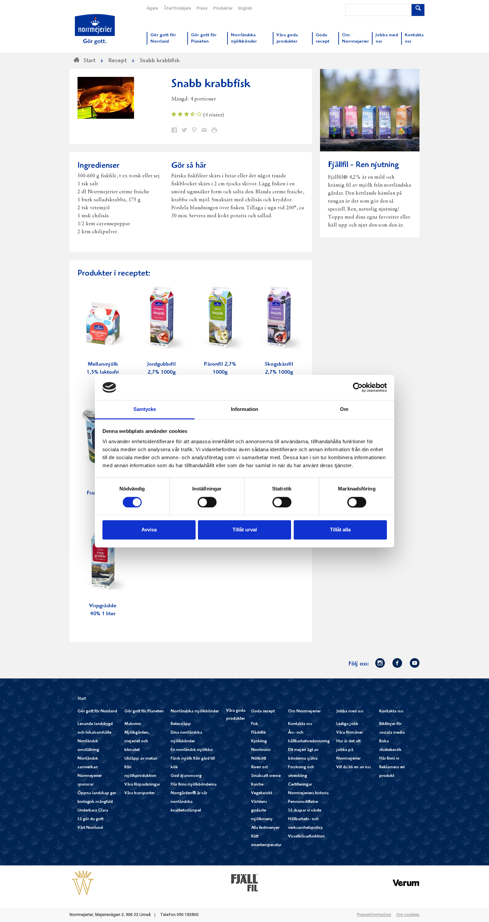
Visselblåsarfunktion (306, 836)
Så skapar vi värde (304, 811)
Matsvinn (132, 724)
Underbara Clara (93, 811)
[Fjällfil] (244, 882)
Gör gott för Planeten (144, 711)
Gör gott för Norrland (97, 711)
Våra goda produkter (235, 715)
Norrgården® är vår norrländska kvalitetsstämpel (189, 802)
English (245, 9)
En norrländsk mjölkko (192, 750)
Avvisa (149, 530)
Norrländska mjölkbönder (195, 711)
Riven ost (259, 767)
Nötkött (258, 759)
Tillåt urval (245, 530)
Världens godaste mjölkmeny (261, 811)
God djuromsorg (186, 776)
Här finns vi (389, 759)
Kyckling (259, 741)
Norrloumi (260, 750)
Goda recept (263, 711)
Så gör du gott (90, 819)
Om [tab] (344, 409)
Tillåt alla (340, 530)
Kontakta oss (300, 724)
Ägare (152, 9)
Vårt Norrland (90, 828)
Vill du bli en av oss (353, 767)
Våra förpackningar (142, 785)
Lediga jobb (347, 724)
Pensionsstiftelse (303, 802)
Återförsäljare (177, 9)
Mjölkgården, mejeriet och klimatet (137, 741)
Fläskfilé (258, 733)
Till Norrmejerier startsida (95, 29)
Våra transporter (139, 793)
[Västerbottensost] (83, 882)
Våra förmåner (349, 733)
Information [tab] (244, 409)
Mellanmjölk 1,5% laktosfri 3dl (102, 372)
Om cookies (407, 915)
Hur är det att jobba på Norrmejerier (348, 750)
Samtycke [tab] (144, 409)
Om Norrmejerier (304, 711)
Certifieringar (300, 785)
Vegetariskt (261, 793)
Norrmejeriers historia (308, 793)
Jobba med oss (350, 711)
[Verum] (406, 882)
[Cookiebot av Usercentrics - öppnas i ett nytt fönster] (358, 387)
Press (202, 9)
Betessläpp (181, 724)
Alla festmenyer (265, 828)
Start (82, 699)
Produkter (223, 9)
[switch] (207, 501)
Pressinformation (374, 915)
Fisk (254, 724)
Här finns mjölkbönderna (194, 785)
